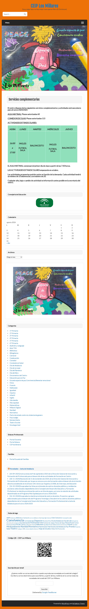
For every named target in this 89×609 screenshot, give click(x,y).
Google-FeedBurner (49, 592)
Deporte (38, 520)
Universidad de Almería (32, 529)
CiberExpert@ (42, 518)
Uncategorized (15, 425)
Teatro (14, 528)
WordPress (65, 603)
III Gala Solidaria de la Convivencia (58, 524)
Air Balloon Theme (78, 603)
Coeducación (14, 358)
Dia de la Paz (47, 521)
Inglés (12, 398)
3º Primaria (14, 336)
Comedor (13, 360)
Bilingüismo (14, 353)
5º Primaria (14, 341)
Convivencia (15, 520)
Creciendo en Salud (16, 363)
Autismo (13, 518)
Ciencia (48, 518)
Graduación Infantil (30, 524)
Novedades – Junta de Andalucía (22, 469)
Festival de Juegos (49, 523)
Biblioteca (13, 351)
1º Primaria (14, 331)
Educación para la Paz (17, 378)
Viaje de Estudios (45, 529)
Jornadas (75, 524)
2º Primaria (14, 333)
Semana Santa (15, 420)
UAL (24, 529)
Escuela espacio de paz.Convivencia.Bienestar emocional (30, 380)
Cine (53, 518)
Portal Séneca (15, 442)
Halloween (13, 388)
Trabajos (19, 529)
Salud (8, 529)
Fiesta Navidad (11, 524)
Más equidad (14, 403)
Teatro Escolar (15, 422)
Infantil (12, 395)
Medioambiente (13, 526)
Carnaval (13, 356)
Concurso (58, 518)
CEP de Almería (15, 445)
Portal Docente (15, 440)
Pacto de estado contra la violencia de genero (26, 415)
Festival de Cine (36, 523)
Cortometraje (29, 521)
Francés (12, 385)
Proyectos (77, 527)
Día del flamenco (16, 370)
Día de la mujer (15, 368)
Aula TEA (13, 348)
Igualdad (13, 390)
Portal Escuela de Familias (19, 459)
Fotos (12, 383)
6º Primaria (14, 343)
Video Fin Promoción (58, 529)
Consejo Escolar (67, 518)
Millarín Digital (15, 408)
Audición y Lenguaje (17, 346)
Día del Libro (68, 521)
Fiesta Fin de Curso (72, 523)
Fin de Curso (20, 524)
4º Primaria (14, 338)
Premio (72, 526)
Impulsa (12, 393)
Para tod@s (14, 418)
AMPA (9, 518)
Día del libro (14, 373)
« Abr (8, 243)
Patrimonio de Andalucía (56, 527)
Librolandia (14, 400)
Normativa (14, 413)
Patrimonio (43, 527)
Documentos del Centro (18, 375)
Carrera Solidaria (33, 518)
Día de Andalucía (16, 365)
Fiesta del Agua (60, 523)
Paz (67, 527)
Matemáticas (14, 405)
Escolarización (25, 523)
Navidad (13, 410)
